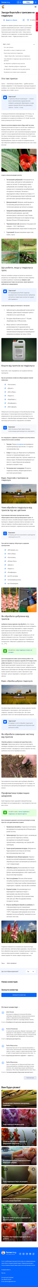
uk (20, 2)
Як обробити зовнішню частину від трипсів (17, 69)
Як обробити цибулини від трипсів (14, 63)
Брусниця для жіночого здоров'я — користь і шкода (19, 1055)
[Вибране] (35, 2)
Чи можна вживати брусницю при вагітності (19, 1072)
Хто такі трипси (8, 47)
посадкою (20, 444)
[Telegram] (26, 1254)
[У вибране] (33, 1093)
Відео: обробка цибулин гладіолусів (15, 66)
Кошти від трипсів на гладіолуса (13, 53)
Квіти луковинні (11, 963)
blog (5, 2)
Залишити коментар (19, 995)
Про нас (3, 1273)
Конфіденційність (6, 1269)
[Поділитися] (23, 20)
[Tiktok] (33, 1254)
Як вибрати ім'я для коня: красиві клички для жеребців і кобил (19, 1022)
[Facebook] (20, 1254)
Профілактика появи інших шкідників (15, 72)
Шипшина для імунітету (13, 1039)
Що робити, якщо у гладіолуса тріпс (14, 50)
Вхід (28, 2)
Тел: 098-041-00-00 (6, 1279)
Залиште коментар (9, 990)
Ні (33, 971)
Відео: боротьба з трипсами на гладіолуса (17, 56)
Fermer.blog (3, 7)
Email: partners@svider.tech (8, 1281)
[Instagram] (23, 1254)
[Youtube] (30, 1254)
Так (28, 971)
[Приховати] (34, 44)
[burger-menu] (35, 7)
